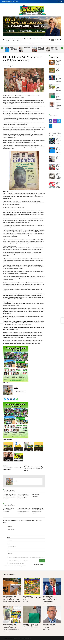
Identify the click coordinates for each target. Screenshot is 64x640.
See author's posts (20, 391)
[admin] (9, 481)
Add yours (5, 522)
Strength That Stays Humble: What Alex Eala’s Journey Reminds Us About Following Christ (54, 50)
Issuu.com (27, 335)
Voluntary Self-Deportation (58, 98)
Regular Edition (29, 596)
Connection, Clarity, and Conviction (58, 108)
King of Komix (27, 47)
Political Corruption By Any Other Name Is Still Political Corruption (14, 50)
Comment (9, 526)
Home (7, 38)
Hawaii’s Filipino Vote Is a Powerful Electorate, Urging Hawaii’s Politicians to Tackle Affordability (11, 600)
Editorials (21, 38)
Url (7, 550)
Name (8, 537)
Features (26, 38)
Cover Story (16, 38)
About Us (7, 40)
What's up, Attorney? (36, 625)
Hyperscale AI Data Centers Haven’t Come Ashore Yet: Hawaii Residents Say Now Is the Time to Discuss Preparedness (9, 497)
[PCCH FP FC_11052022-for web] (15, 346)
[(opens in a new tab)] (52, 70)
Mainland (32, 625)
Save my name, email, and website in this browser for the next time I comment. (26, 557)
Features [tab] (54, 134)
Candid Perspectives (46, 596)
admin (16, 388)
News (10, 38)
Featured (9, 596)
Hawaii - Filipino (13, 596)
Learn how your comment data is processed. (17, 565)
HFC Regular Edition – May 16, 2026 (58, 72)
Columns (34, 38)
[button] (2, 48)
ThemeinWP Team (27, 638)
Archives (41, 38)
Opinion (30, 38)
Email (8, 544)
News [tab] (49, 134)
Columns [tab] (59, 134)
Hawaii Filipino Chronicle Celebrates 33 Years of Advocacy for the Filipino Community (10, 628)
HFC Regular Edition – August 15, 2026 (8, 509)
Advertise (14, 40)
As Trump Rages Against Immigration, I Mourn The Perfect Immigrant (50, 599)
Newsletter (19, 40)
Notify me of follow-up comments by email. (18, 560)
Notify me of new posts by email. (16, 563)
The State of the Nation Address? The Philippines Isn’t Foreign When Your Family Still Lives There (41, 50)
